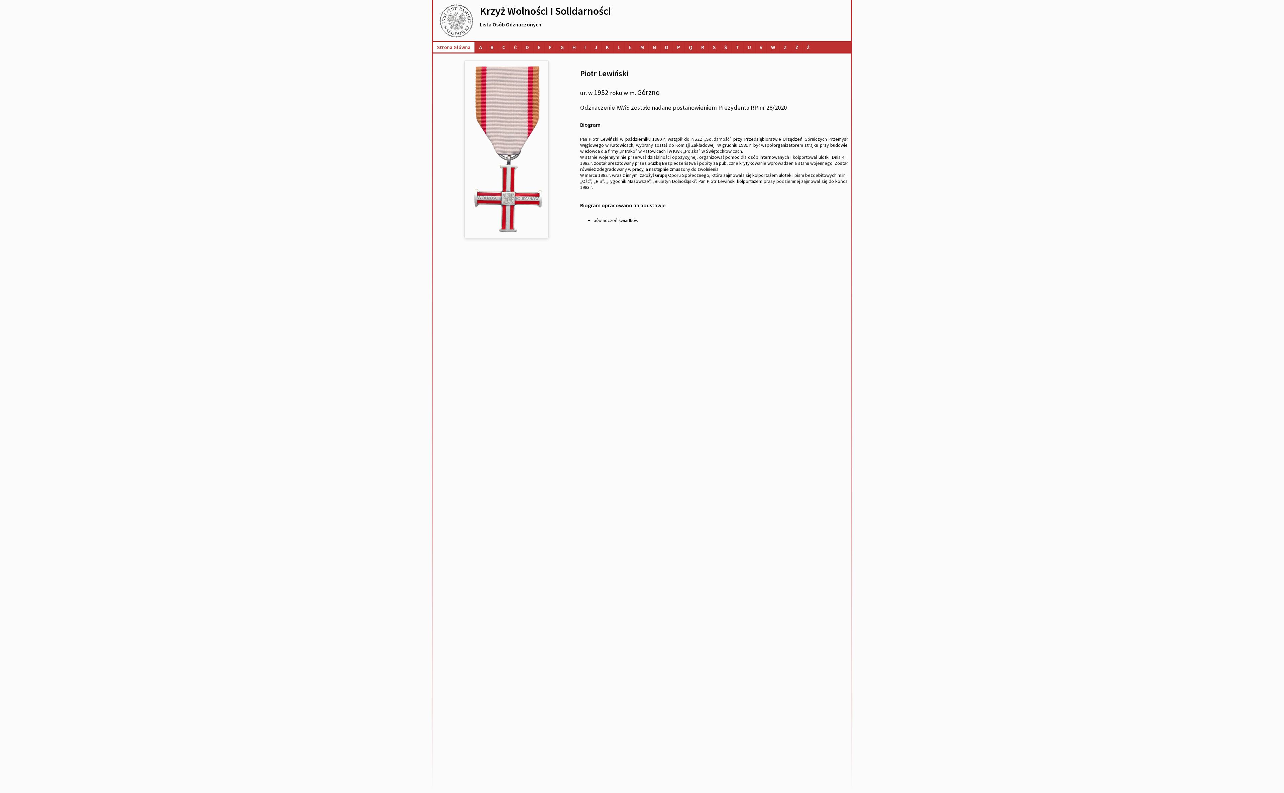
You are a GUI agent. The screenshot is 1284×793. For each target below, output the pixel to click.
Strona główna (453, 47)
